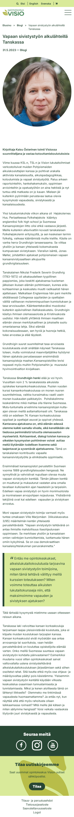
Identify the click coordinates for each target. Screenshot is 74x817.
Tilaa (37, 786)
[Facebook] (21, 745)
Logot (37, 812)
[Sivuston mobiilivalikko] (68, 12)
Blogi (20, 25)
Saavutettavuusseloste (37, 808)
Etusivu (7, 25)
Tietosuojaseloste (37, 804)
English (33, 3)
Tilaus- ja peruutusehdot (37, 800)
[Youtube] (53, 745)
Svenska (46, 3)
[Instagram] (37, 745)
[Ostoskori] (56, 3)
